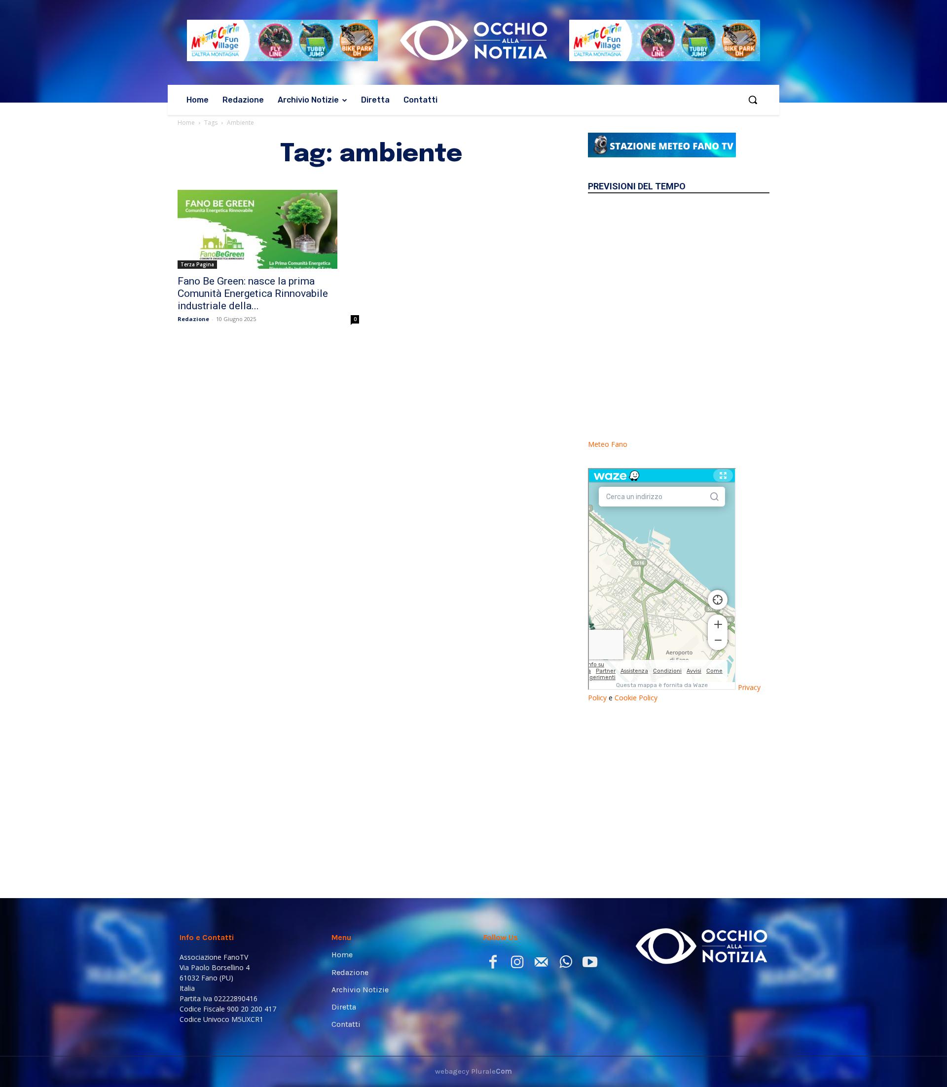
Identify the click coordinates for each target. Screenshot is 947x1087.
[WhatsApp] (565, 964)
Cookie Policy (636, 697)
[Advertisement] (678, 791)
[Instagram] (517, 964)
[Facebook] (493, 964)
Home (186, 122)
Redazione (193, 319)
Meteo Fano (607, 444)
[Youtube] (589, 964)
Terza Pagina (197, 264)
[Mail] (541, 964)
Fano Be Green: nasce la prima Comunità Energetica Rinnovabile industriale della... (253, 293)
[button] (752, 99)
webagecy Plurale (473, 1071)
